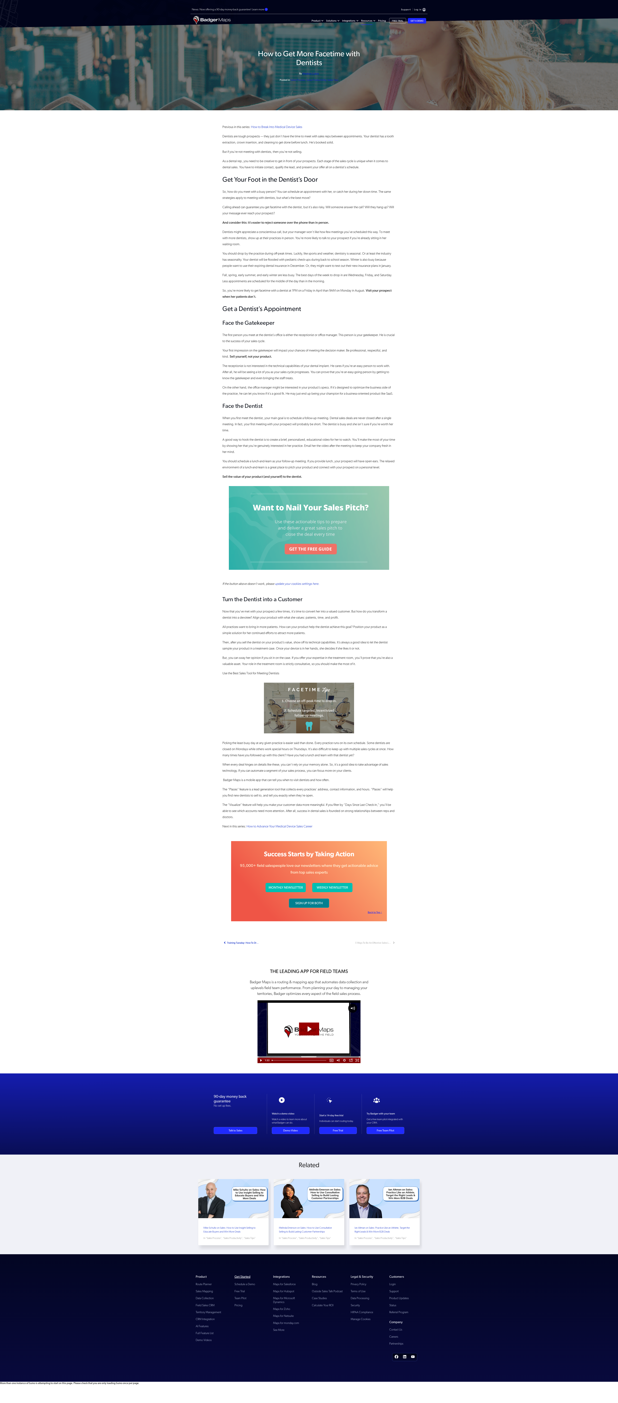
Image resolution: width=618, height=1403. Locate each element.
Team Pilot (240, 1298)
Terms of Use (358, 1291)
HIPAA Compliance (362, 1312)
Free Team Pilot (385, 1130)
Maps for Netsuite (283, 1316)
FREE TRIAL (397, 20)
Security (355, 1305)
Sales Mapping (204, 1291)
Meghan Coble (310, 73)
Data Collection (205, 1298)
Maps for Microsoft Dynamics (284, 1299)
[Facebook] (396, 1357)
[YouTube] (413, 1357)
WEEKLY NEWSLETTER (332, 887)
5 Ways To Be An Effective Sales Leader (373, 942)
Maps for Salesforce (284, 1284)
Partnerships (396, 1343)
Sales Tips (332, 79)
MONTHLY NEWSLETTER (286, 887)
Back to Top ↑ (375, 912)
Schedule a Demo (244, 1284)
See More (278, 1330)
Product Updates (399, 1298)
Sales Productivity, (317, 79)
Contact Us (395, 1329)
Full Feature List (205, 1333)
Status (392, 1305)
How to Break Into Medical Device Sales (276, 127)
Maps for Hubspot (283, 1291)
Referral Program (398, 1312)
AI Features (202, 1326)
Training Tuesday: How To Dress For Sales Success (243, 942)
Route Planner (204, 1284)
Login (392, 1284)
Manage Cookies (360, 1319)
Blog (314, 1284)
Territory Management (208, 1312)
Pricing (238, 1305)
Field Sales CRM (205, 1305)
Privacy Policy (358, 1284)
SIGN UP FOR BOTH (309, 903)
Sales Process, (298, 79)
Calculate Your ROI (322, 1305)
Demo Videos (204, 1340)
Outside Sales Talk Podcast (327, 1291)
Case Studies (319, 1298)
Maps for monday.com (286, 1323)
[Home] (212, 21)
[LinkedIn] (405, 1357)
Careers (393, 1336)
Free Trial (338, 1130)
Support (394, 1291)
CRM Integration (205, 1319)
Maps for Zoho (281, 1309)
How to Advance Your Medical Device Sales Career (279, 826)
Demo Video (290, 1130)
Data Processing (360, 1298)
